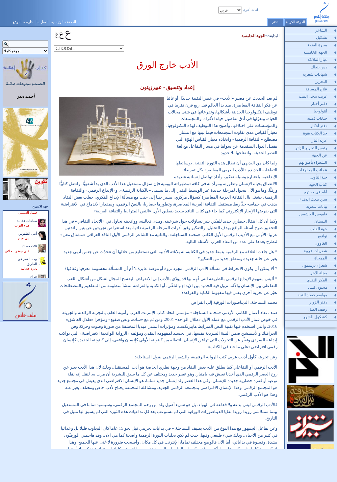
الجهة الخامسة (253, 36)
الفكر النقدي (317, 280)
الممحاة (320, 258)
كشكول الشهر (315, 317)
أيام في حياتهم (315, 192)
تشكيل (321, 37)
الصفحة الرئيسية (63, 22)
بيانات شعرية (316, 206)
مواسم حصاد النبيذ (312, 295)
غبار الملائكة (317, 59)
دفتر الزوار (318, 302)
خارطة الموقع (23, 22)
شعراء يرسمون (314, 265)
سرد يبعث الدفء (313, 199)
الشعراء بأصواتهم (313, 162)
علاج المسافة (316, 89)
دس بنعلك (319, 67)
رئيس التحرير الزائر (311, 148)
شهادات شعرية (315, 74)
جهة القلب (318, 229)
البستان (320, 221)
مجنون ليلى (317, 287)
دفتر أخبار (319, 103)
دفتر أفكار (318, 126)
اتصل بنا (42, 22)
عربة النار (319, 140)
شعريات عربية (315, 251)
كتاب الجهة (318, 184)
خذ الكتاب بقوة (315, 133)
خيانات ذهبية (317, 118)
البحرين (321, 81)
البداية (274, 36)
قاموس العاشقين (313, 214)
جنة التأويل (318, 177)
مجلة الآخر (318, 273)
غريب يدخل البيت (313, 96)
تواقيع (322, 236)
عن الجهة (319, 155)
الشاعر (321, 30)
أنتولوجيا (320, 111)
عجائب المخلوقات (312, 170)
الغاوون (321, 243)
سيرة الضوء (317, 45)
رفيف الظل (317, 309)
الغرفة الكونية (295, 22)
